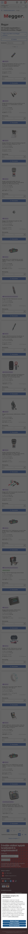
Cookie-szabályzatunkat (13, 916)
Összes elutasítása (14, 925)
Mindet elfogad (14, 921)
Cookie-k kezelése (14, 923)
